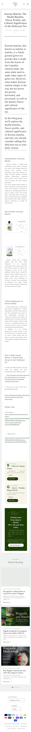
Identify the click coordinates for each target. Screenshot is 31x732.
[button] (2, 4)
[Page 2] (13, 687)
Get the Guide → (16, 545)
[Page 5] (17, 687)
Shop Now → (12, 478)
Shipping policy (24, 726)
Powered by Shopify (16, 723)
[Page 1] (12, 687)
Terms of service (16, 726)
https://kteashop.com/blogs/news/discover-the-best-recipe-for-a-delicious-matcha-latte (18, 397)
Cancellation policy (21, 728)
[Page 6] (18, 687)
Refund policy (24, 723)
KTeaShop (9, 723)
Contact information (11, 728)
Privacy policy (8, 726)
